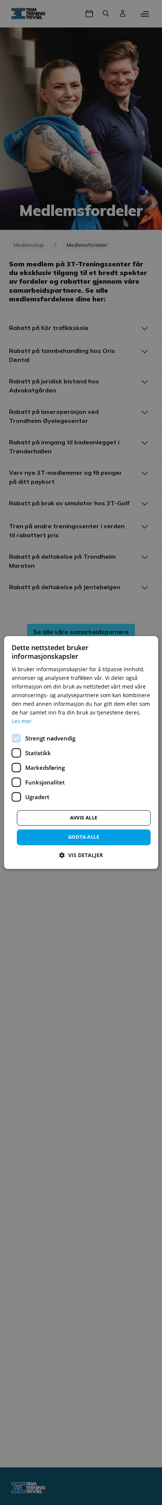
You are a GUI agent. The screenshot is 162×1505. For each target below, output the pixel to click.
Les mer (22, 721)
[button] (81, 855)
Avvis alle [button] (84, 818)
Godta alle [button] (83, 837)
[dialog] (81, 752)
